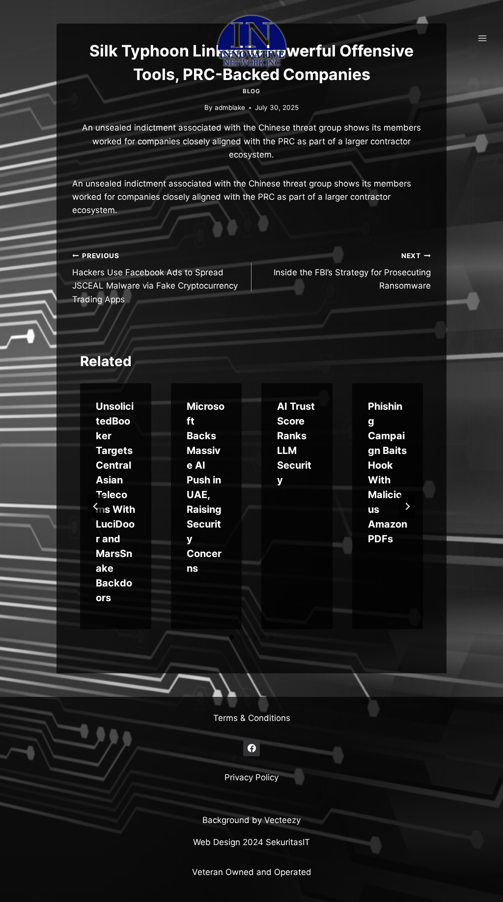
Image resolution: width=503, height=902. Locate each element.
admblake (230, 107)
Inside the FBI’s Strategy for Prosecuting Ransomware (352, 271)
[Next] (407, 506)
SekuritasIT (288, 842)
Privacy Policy (251, 777)
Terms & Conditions (251, 718)
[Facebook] (251, 748)
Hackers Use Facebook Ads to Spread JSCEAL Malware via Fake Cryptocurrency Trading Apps (155, 278)
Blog (251, 91)
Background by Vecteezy (251, 820)
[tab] (231, 637)
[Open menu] (482, 38)
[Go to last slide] (96, 506)
